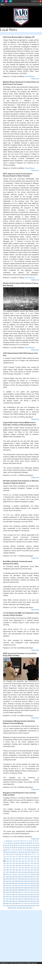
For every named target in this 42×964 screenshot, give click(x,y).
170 (31, 865)
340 (37, 896)
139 (10, 861)
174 (7, 868)
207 (34, 872)
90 (15, 852)
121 (28, 856)
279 (34, 885)
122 (31, 856)
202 (19, 872)
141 (16, 861)
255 (34, 881)
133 (28, 859)
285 (16, 888)
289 (28, 888)
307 (10, 892)
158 (31, 863)
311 (22, 892)
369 (16, 903)
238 (19, 879)
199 (10, 872)
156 (25, 863)
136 (37, 859)
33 (38, 843)
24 (19, 843)
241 (28, 879)
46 (29, 845)
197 (4, 872)
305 (4, 892)
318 (7, 894)
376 (37, 903)
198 (7, 872)
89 (13, 852)
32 (36, 843)
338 (31, 896)
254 (31, 881)
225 (16, 876)
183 (34, 868)
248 (13, 881)
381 (16, 905)
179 (22, 868)
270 (7, 885)
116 (13, 856)
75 (19, 850)
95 (26, 852)
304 (37, 890)
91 (17, 852)
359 (22, 901)
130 (19, 859)
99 (34, 852)
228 (25, 876)
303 (34, 890)
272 (13, 885)
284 (13, 888)
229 (28, 876)
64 (32, 848)
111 (34, 854)
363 (34, 901)
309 (16, 892)
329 (4, 896)
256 (37, 881)
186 (7, 870)
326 (31, 894)
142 (19, 861)
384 (25, 905)
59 (21, 848)
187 (10, 870)
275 (22, 885)
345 (16, 899)
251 (22, 881)
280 (37, 885)
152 (13, 863)
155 (22, 863)
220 (37, 874)
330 (7, 896)
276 (25, 885)
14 (33, 841)
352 (37, 899)
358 (19, 901)
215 (22, 874)
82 (34, 850)
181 (28, 868)
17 (4, 843)
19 (8, 843)
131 (22, 859)
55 (12, 848)
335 (22, 896)
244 (37, 879)
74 (17, 850)
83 (36, 850)
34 (4, 845)
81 (32, 850)
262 (19, 883)
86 (7, 852)
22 (14, 843)
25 (21, 843)
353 (4, 901)
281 (4, 888)
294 (7, 890)
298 (19, 890)
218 (31, 874)
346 (19, 899)
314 (31, 892)
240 (25, 879)
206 (31, 872)
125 (4, 859)
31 (34, 843)
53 (8, 848)
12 (29, 841)
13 (31, 841)
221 (4, 876)
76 (21, 850)
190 (19, 870)
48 (34, 845)
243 (34, 879)
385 (28, 905)
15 (35, 841)
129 (16, 859)
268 (37, 883)
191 (22, 870)
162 (7, 865)
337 (28, 896)
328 (37, 894)
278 (31, 885)
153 (16, 863)
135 (34, 859)
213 (16, 874)
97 (30, 852)
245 (4, 881)
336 (25, 896)
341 (4, 899)
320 (13, 894)
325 (28, 894)
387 (34, 905)
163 (10, 865)
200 (13, 872)
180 (25, 868)
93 (22, 852)
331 (10, 896)
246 (7, 881)
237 (16, 879)
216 (25, 874)
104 (13, 854)
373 (28, 903)
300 (25, 890)
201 (16, 872)
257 (4, 883)
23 (17, 843)
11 (27, 841)
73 (14, 850)
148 (37, 861)
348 (25, 899)
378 (7, 905)
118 (19, 856)
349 (28, 899)
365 (4, 903)
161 (4, 865)
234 (7, 879)
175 (10, 868)
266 (31, 883)
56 (14, 848)
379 (10, 905)
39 (14, 845)
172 (37, 865)
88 (11, 852)
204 (25, 872)
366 (7, 903)
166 (19, 865)
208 (37, 872)
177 (16, 868)
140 (13, 861)
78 (25, 850)
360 (25, 901)
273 (16, 885)
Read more (35, 78)
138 (7, 861)
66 (36, 848)
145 (28, 861)
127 (10, 859)
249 (16, 881)
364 (37, 901)
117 (16, 856)
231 (34, 876)
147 (34, 861)
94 (24, 852)
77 (23, 850)
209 (4, 874)
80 (29, 850)
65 (34, 848)
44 (25, 845)
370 (19, 903)
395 (27, 908)
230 (31, 876)
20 (10, 843)
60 (23, 848)
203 (22, 872)
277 (28, 885)
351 (34, 899)
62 (27, 848)
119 (22, 856)
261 (16, 883)
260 (13, 883)
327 (34, 894)
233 (4, 879)
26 (23, 843)
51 (4, 848)
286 (19, 888)
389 (9, 908)
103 (10, 854)
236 (13, 879)
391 (15, 908)
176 (13, 868)
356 (13, 901)
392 (18, 908)
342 (7, 899)
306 (7, 892)
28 (27, 843)
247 (10, 881)
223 (10, 876)
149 (4, 863)
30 (32, 843)
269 (4, 885)
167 (22, 865)
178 (19, 868)
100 (37, 852)
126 (7, 859)
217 (28, 874)
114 (7, 856)
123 (34, 856)
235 (10, 879)
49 (36, 845)
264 (25, 883)
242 (31, 879)
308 (13, 892)
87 (9, 852)
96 (28, 852)
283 (10, 888)
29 (29, 843)
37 (10, 845)
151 (10, 863)
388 (37, 905)
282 (7, 888)
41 (19, 845)
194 (31, 870)
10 (24, 841)
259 (10, 883)
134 (31, 859)
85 (4, 852)
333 (16, 896)
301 (28, 890)
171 (34, 865)
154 (19, 863)
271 (10, 885)
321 (16, 894)
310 (19, 892)
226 (19, 876)
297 (16, 890)
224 (13, 876)
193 (28, 870)
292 (37, 888)
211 (10, 874)
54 (10, 848)
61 (25, 848)
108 (25, 854)
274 (19, 885)
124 (37, 856)
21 (12, 843)
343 (10, 899)
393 (21, 908)
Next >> (31, 908)
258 (7, 883)
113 (4, 856)
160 (37, 863)
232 (37, 876)
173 (4, 868)
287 (22, 888)
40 (17, 845)
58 (19, 848)
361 (28, 901)
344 (13, 899)
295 (10, 890)
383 (22, 905)
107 (22, 854)
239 (22, 879)
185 (4, 870)
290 (31, 888)
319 (10, 894)
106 (19, 854)
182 (31, 868)
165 (16, 865)
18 (6, 843)
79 (27, 850)
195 (34, 870)
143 (22, 861)
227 (22, 876)
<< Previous (8, 841)
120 (25, 856)
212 (13, 874)
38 (12, 845)
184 (37, 868)
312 (25, 892)
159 (34, 863)
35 (6, 845)
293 (4, 890)
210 (7, 874)
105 (16, 854)
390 (12, 908)
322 (19, 894)
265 (28, 883)
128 (13, 859)
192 (25, 870)
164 (13, 865)
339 (34, 896)
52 (6, 848)
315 (34, 892)
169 (28, 865)
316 (37, 892)
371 (22, 903)
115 (10, 856)
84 (38, 850)
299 (22, 890)
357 (16, 901)
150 (7, 863)
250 (19, 881)
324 (25, 894)
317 (4, 894)
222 (7, 876)
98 (32, 852)
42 (21, 845)
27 (25, 843)
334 (19, 896)
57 (17, 848)
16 (37, 841)
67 (38, 848)
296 (13, 890)
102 (7, 854)
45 (27, 845)
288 (25, 888)
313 (28, 892)
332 (13, 896)
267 (34, 883)
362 (31, 901)
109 (28, 854)
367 (10, 903)
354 (7, 901)
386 (31, 905)
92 (19, 852)
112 (37, 854)
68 (4, 850)
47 (32, 845)
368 (13, 903)
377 (4, 905)
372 (25, 903)
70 (8, 850)
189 (16, 870)
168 (25, 865)
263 (22, 883)
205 (28, 872)
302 (31, 890)
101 (4, 854)
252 (25, 881)
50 (38, 845)
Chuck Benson (30, 76)
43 (23, 845)
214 (19, 874)
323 (22, 894)
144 (25, 861)
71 (10, 850)
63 (29, 848)
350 (31, 899)
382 (19, 905)
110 (31, 854)
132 (25, 859)
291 (34, 888)
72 (12, 850)
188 (13, 870)
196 (37, 870)
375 (34, 903)
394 (24, 908)
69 (6, 850)
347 (22, 899)
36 (8, 845)
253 (28, 881)
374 (31, 903)
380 (13, 905)
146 (31, 861)
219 (34, 874)
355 (10, 901)
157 (28, 863)
